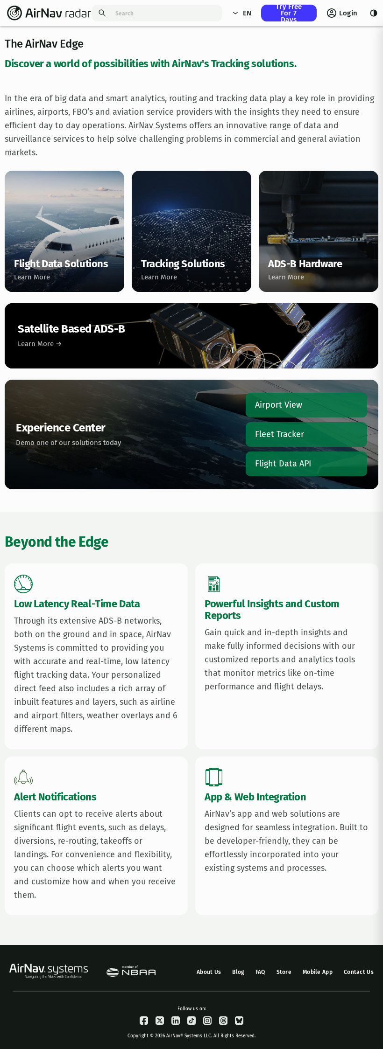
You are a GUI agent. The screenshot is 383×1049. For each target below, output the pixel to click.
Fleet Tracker (279, 434)
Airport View (278, 405)
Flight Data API (283, 464)
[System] (373, 13)
